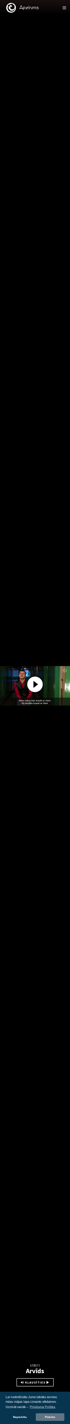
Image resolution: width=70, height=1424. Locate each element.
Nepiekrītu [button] (20, 1417)
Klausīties (35, 1382)
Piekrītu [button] (50, 1417)
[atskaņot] (35, 684)
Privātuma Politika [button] (42, 1407)
